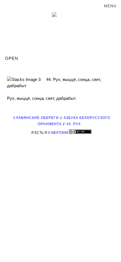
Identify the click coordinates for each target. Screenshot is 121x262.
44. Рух (73, 124)
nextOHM (59, 133)
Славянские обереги (36, 118)
